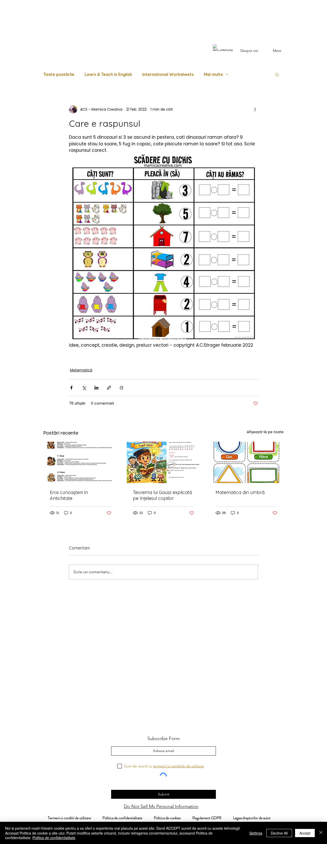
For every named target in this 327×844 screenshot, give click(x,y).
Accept (304, 833)
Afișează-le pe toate (265, 432)
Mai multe (213, 74)
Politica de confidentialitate (122, 818)
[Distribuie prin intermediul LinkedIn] (96, 387)
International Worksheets (168, 74)
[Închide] (321, 833)
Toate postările (58, 74)
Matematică (81, 370)
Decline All (279, 833)
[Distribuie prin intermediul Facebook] (71, 387)
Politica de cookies (173, 818)
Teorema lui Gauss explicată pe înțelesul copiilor (162, 495)
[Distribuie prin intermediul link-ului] (109, 387)
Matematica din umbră (240, 492)
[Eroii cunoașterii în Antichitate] (81, 462)
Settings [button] (255, 833)
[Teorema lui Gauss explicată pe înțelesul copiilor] (164, 462)
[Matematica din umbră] (246, 462)
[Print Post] (121, 387)
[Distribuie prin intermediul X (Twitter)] (83, 387)
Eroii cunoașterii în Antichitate (69, 495)
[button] (277, 74)
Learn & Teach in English (108, 74)
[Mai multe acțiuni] (255, 109)
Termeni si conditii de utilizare (66, 818)
